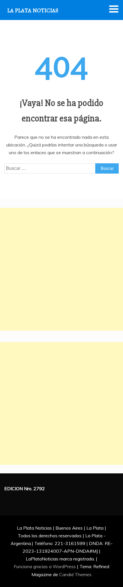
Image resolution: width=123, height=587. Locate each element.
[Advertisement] (61, 269)
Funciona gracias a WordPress (45, 566)
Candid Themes (75, 574)
